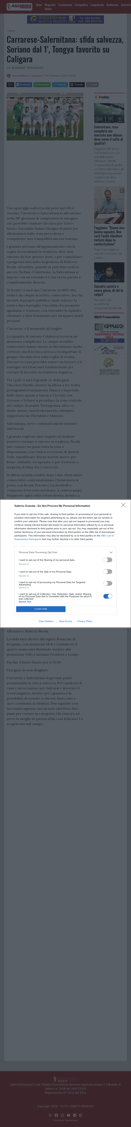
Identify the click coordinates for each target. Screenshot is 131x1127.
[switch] (107, 560)
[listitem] (65, 552)
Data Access (65, 621)
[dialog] (65, 563)
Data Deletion (46, 621)
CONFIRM (41, 609)
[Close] (124, 506)
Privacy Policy (84, 621)
